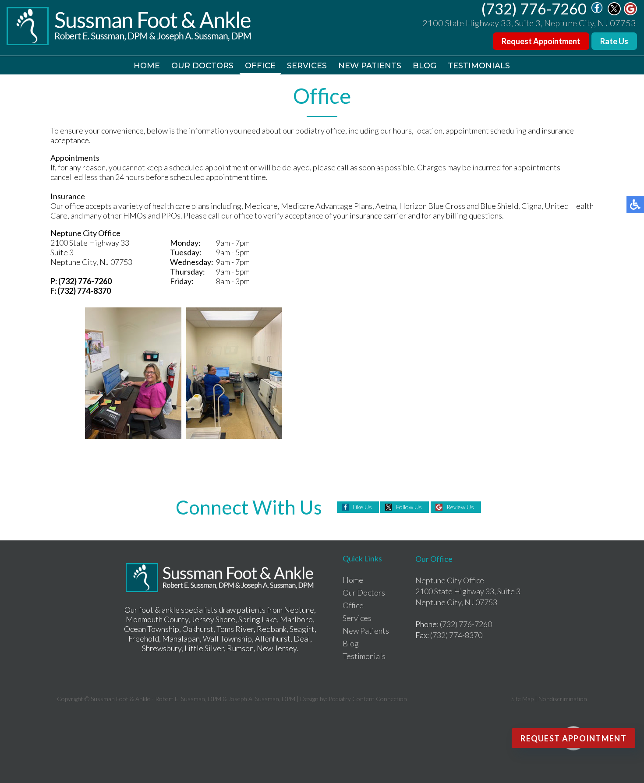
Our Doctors (202, 66)
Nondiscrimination (562, 698)
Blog (424, 66)
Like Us (362, 507)
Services (307, 66)
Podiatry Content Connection (368, 698)
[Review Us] (630, 13)
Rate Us (614, 41)
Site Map (522, 698)
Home (147, 66)
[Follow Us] (614, 13)
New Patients (369, 66)
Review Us (460, 507)
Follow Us (409, 507)
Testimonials (479, 66)
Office (260, 66)
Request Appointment (541, 41)
